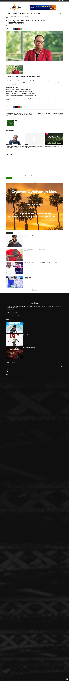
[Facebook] (56, 0)
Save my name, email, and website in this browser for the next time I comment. (21, 175)
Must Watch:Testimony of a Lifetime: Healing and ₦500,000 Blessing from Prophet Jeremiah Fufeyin (41, 262)
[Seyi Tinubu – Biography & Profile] (14, 241)
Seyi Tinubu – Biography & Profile (29, 235)
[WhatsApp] (21, 29)
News (9, 16)
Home (7, 16)
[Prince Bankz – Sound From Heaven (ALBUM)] (14, 327)
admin (16, 120)
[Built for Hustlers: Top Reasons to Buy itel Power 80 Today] (54, 139)
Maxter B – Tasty (26, 334)
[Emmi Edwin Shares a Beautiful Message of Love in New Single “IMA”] (34, 139)
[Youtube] (62, 0)
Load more (34, 289)
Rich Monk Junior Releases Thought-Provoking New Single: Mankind (35, 249)
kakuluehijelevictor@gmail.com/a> (18, 315)
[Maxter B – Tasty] (14, 340)
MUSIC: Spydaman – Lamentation (29, 347)
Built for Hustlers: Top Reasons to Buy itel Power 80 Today (53, 146)
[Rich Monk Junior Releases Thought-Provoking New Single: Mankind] (14, 255)
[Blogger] (8, 313)
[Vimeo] (61, 0)
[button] (60, 13)
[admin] (7, 25)
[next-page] (8, 150)
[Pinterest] (19, 29)
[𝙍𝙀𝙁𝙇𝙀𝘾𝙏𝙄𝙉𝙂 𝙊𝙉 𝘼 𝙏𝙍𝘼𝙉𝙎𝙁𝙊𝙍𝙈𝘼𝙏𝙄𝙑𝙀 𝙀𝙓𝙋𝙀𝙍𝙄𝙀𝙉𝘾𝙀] (14, 282)
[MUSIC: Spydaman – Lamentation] (14, 353)
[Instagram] (58, 0)
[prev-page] (7, 150)
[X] (59, 0)
